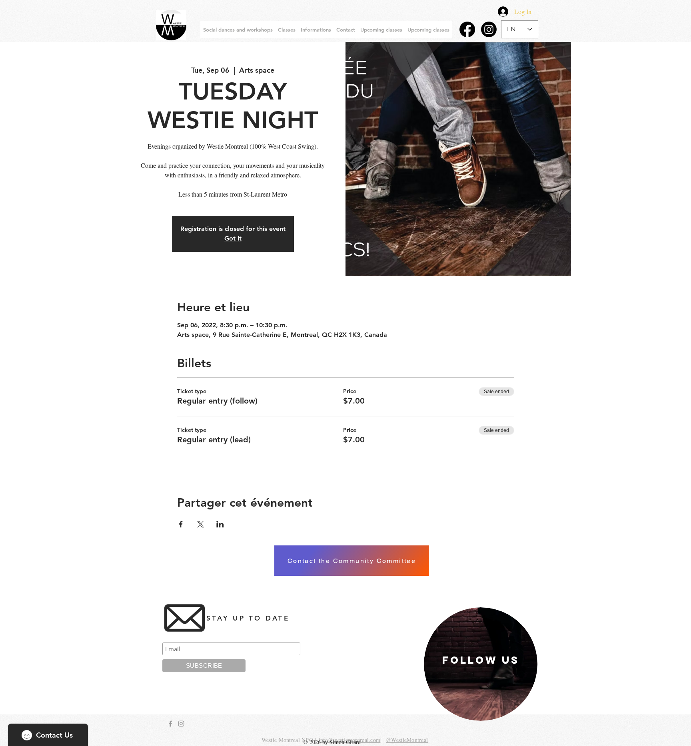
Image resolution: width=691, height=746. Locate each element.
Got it (233, 238)
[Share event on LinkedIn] (220, 524)
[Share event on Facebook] (181, 524)
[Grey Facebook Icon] (170, 724)
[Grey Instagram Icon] (181, 724)
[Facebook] (467, 29)
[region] (480, 664)
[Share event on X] (200, 524)
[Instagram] (489, 29)
